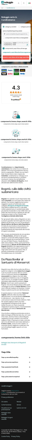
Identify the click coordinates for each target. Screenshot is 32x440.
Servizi (19, 405)
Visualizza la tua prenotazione (6, 409)
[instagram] (12, 424)
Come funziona (6, 405)
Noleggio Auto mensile (6, 413)
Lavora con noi (21, 408)
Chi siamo (4, 402)
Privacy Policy (15, 436)
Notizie (19, 402)
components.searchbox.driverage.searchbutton (16, 57)
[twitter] (8, 424)
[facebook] (3, 424)
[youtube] (17, 424)
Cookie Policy (5, 436)
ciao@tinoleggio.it (6, 386)
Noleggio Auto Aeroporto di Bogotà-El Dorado (13, 343)
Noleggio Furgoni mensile (7, 418)
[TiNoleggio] (7, 3)
